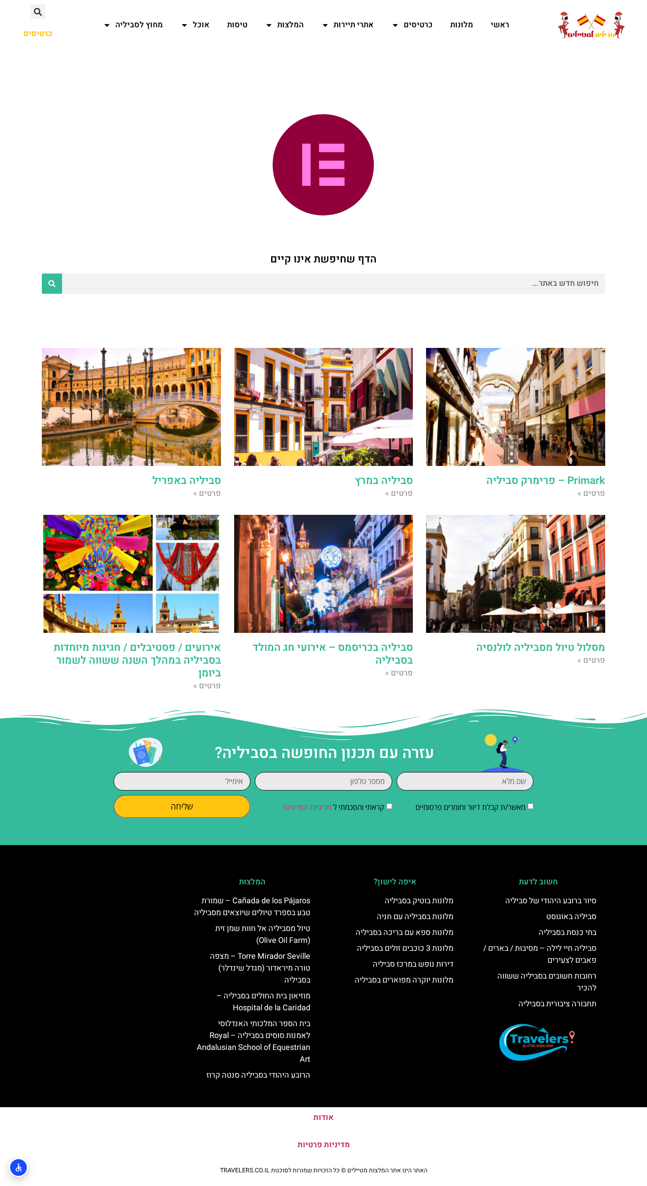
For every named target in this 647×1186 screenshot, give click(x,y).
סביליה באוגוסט (571, 917)
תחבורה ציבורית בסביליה (557, 1004)
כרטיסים (418, 25)
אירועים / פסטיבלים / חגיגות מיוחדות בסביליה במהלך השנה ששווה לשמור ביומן (137, 660)
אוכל (201, 25)
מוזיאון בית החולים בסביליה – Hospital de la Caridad (263, 1002)
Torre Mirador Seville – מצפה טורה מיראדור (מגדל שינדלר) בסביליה (260, 968)
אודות (323, 1117)
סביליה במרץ (384, 480)
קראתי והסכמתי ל (333, 807)
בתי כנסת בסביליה (567, 932)
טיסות (237, 25)
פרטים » (591, 493)
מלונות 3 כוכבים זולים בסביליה (405, 948)
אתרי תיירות (354, 25)
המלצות (290, 25)
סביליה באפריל (186, 480)
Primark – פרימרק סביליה (545, 480)
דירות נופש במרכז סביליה (413, 964)
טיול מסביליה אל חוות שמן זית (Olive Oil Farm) (262, 934)
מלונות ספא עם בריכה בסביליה (404, 932)
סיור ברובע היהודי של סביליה (550, 901)
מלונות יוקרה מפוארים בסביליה (404, 980)
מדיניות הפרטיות (307, 807)
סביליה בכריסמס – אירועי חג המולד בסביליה (333, 654)
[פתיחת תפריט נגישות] (18, 1167)
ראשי (500, 25)
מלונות (461, 25)
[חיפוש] (52, 283)
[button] (38, 11)
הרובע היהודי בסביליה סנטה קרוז (258, 1075)
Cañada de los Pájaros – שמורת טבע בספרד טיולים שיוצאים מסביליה (252, 907)
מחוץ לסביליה (139, 25)
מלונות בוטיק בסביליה (419, 901)
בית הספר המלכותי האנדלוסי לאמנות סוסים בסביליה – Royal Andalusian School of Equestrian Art (253, 1041)
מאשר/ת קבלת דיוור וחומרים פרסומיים (470, 807)
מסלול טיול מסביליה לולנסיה (540, 647)
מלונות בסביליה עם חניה (415, 917)
